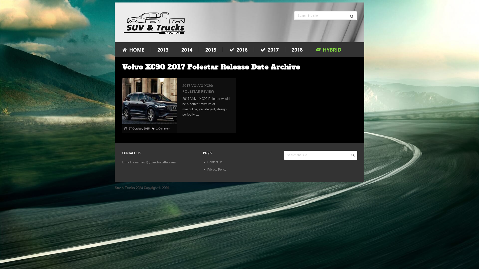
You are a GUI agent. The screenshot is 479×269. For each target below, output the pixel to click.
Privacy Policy (216, 169)
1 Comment (163, 128)
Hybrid (332, 49)
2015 (210, 49)
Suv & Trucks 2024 (129, 188)
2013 (162, 49)
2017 (272, 49)
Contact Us (214, 162)
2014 (186, 49)
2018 (297, 49)
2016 (241, 49)
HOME (136, 49)
